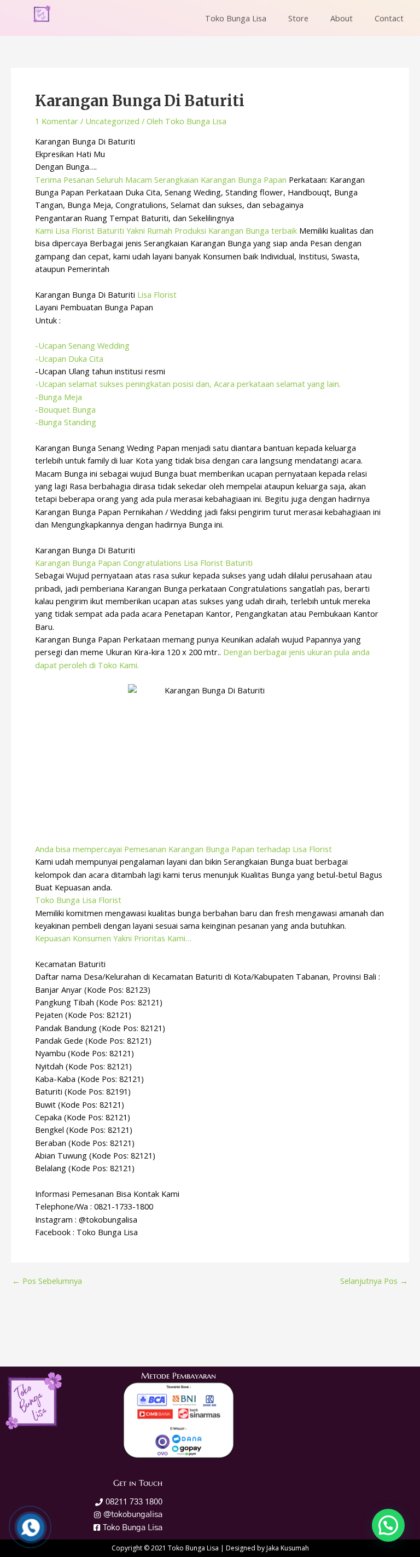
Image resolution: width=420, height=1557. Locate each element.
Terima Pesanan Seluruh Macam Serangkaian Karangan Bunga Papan (161, 179)
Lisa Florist (157, 294)
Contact (389, 18)
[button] (388, 1525)
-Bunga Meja (58, 396)
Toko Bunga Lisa (235, 18)
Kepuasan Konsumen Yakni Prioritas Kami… (113, 938)
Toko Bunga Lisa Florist (78, 899)
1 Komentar (56, 120)
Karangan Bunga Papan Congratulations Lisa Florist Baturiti (144, 562)
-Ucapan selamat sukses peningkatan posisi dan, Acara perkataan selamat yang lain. (188, 383)
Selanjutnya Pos (374, 1281)
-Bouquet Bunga (65, 409)
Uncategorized (112, 120)
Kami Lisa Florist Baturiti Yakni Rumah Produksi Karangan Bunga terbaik (166, 230)
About (341, 18)
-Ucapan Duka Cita (69, 358)
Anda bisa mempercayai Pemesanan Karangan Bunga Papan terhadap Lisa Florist (183, 848)
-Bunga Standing (65, 421)
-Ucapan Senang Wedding (82, 345)
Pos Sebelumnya (47, 1281)
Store (298, 18)
